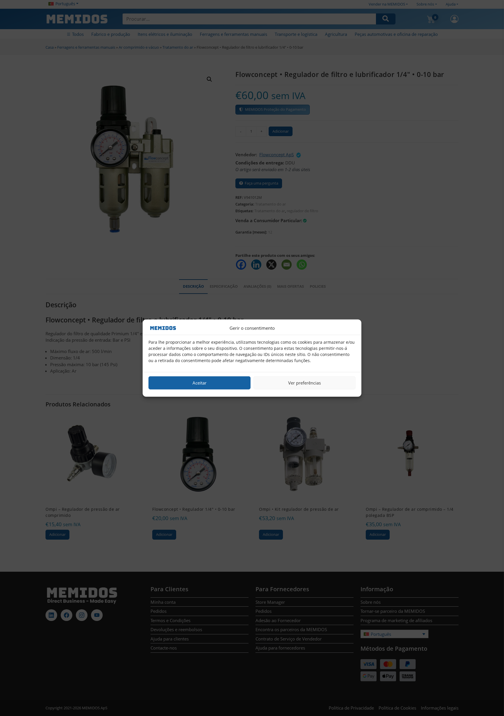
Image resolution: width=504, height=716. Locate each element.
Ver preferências (304, 383)
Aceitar (199, 383)
